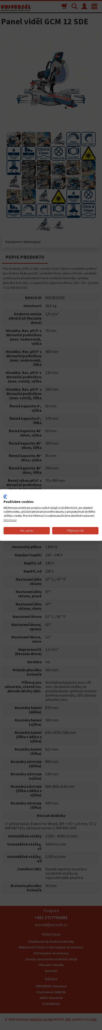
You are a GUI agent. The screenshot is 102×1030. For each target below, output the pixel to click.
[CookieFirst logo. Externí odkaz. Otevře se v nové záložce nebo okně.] (5, 496)
